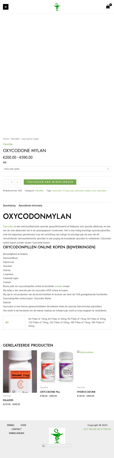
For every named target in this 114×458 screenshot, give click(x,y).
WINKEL (11, 425)
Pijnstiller (15, 139)
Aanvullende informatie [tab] (30, 205)
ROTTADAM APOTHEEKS (97, 429)
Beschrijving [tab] (9, 205)
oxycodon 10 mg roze (62, 190)
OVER (23, 425)
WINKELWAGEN (16, 433)
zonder (58, 286)
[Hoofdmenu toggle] (5, 6)
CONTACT (17, 429)
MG (5, 162)
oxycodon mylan (83, 190)
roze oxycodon (99, 190)
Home (6, 139)
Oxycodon (8, 226)
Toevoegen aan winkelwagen (50, 182)
